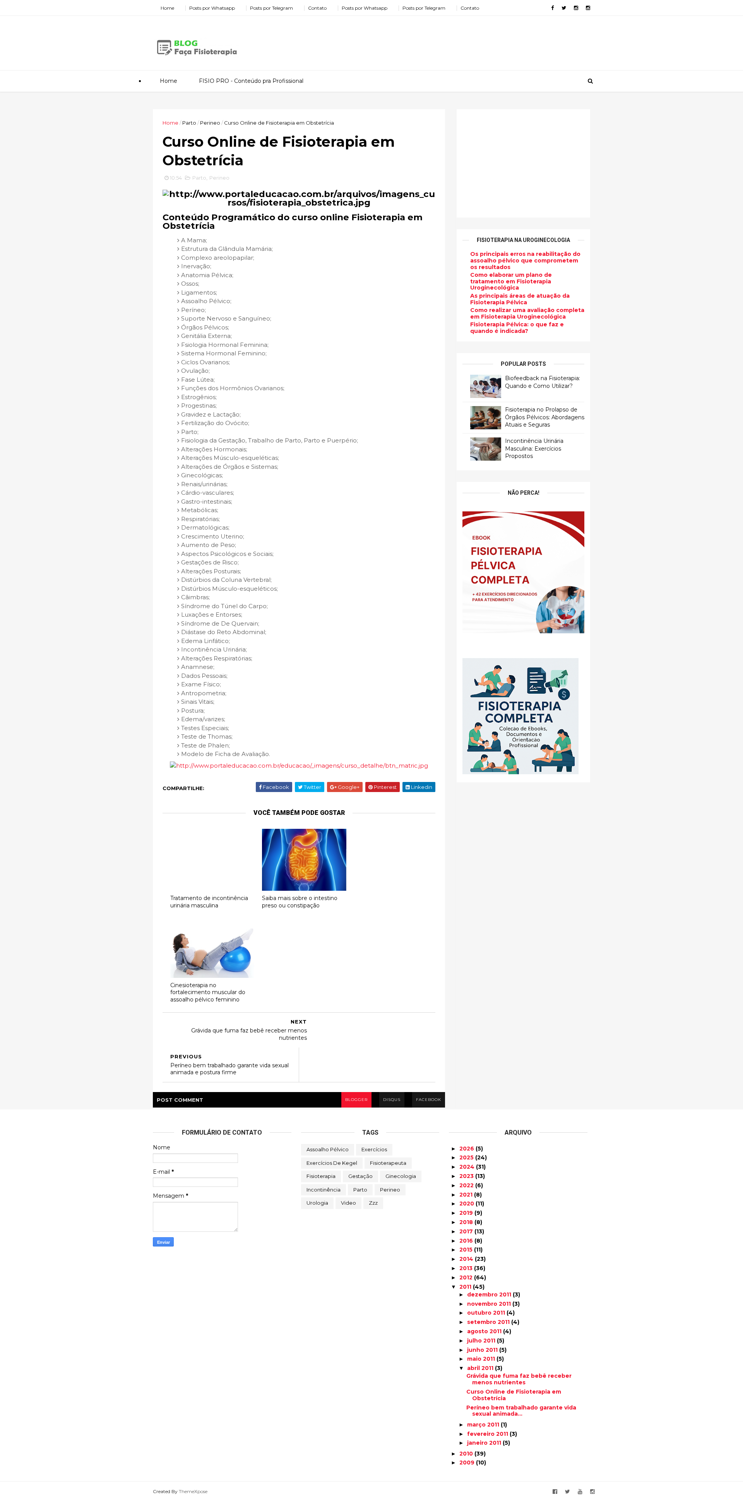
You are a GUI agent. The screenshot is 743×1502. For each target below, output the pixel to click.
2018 (466, 1222)
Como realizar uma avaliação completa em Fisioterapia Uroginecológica (527, 313)
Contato (317, 8)
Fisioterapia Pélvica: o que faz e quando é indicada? (517, 327)
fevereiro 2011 (488, 1433)
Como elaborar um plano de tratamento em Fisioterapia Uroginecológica (511, 281)
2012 (466, 1277)
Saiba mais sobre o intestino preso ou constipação (299, 902)
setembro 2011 (489, 1322)
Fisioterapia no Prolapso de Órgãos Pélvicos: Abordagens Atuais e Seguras (544, 417)
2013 (466, 1268)
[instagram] (576, 8)
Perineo (210, 123)
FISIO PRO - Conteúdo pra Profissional (251, 80)
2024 (467, 1166)
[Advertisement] (449, 40)
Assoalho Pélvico (327, 1149)
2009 (467, 1462)
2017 (466, 1231)
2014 (467, 1258)
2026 (467, 1148)
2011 (466, 1286)
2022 (467, 1185)
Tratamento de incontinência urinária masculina (209, 902)
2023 (467, 1176)
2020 (467, 1203)
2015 (466, 1249)
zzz (373, 1203)
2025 (467, 1157)
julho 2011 (482, 1340)
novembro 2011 (489, 1303)
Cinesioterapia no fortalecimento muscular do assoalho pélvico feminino (207, 992)
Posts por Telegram (271, 8)
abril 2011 (481, 1368)
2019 (466, 1212)
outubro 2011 (487, 1312)
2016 (466, 1240)
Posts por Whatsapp (212, 8)
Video (348, 1203)
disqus (392, 1099)
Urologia (317, 1203)
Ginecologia (400, 1176)
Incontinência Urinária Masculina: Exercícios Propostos (534, 448)
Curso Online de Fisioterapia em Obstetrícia (513, 1395)
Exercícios (374, 1149)
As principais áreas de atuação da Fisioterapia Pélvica (520, 299)
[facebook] (552, 8)
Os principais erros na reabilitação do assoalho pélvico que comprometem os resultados (525, 260)
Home (167, 8)
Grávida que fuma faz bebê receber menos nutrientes (519, 1379)
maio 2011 (481, 1358)
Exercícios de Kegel (331, 1163)
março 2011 (484, 1424)
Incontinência (323, 1190)
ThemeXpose (193, 1491)
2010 (466, 1453)
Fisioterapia (321, 1176)
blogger (356, 1099)
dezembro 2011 (490, 1294)
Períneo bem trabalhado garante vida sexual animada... (521, 1411)
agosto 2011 (485, 1331)
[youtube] (580, 1491)
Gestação (360, 1176)
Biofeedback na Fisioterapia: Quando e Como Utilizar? (542, 382)
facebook (428, 1099)
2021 (466, 1194)
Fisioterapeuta (388, 1163)
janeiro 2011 (485, 1442)
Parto (189, 123)
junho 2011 (483, 1349)
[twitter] (564, 8)
